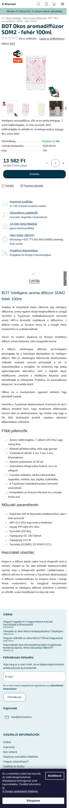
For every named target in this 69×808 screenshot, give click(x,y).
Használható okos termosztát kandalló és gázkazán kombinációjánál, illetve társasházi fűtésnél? (32, 646)
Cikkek (7, 742)
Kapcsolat (9, 747)
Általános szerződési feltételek (20, 756)
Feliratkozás (15, 697)
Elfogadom (33, 800)
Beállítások (54, 775)
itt (3, 787)
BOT (12, 43)
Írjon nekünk (10, 752)
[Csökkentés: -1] (47, 163)
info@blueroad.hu (21, 717)
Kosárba (34, 174)
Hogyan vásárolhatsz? (16, 761)
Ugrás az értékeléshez (52, 38)
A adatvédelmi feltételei (20, 791)
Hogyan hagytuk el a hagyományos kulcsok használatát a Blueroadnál (28, 623)
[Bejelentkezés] (47, 4)
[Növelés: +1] (63, 163)
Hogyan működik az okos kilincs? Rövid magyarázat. (33, 638)
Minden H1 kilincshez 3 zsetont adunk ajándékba (34, 11)
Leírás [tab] (34, 280)
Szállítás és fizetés (13, 766)
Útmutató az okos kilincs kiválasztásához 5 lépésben (33, 631)
